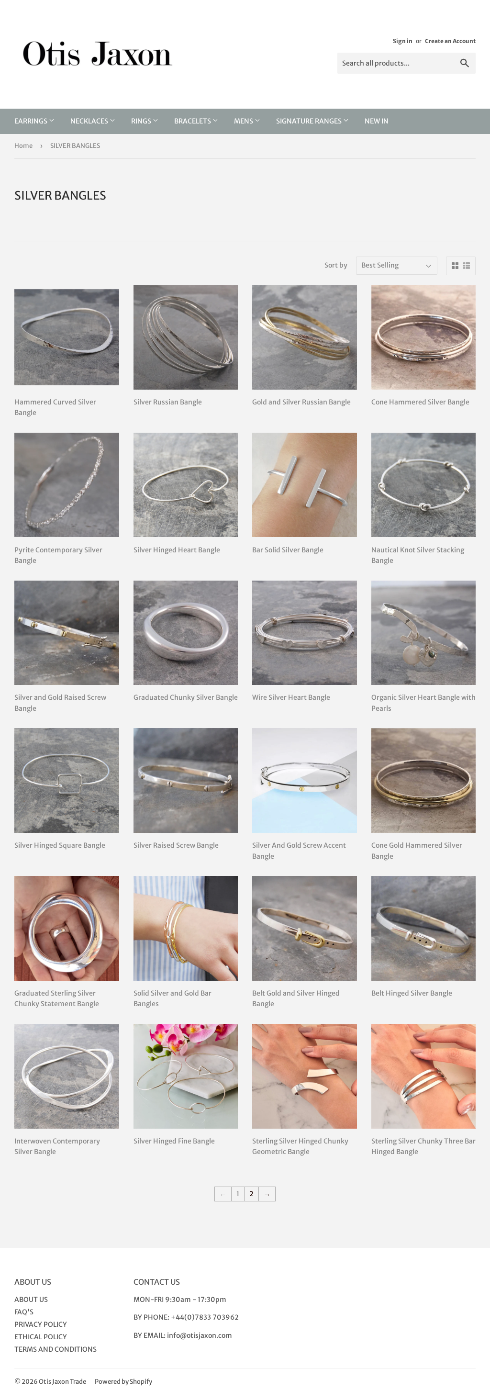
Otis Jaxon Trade (62, 1382)
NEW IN (377, 121)
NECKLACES (90, 121)
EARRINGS (31, 121)
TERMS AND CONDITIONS (55, 1349)
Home (23, 146)
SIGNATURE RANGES (309, 121)
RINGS (142, 121)
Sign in (402, 41)
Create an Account (450, 41)
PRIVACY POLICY (40, 1324)
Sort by (335, 265)
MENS (244, 121)
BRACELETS (193, 121)
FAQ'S (23, 1312)
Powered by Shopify (123, 1382)
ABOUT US (31, 1299)
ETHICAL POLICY (40, 1337)
